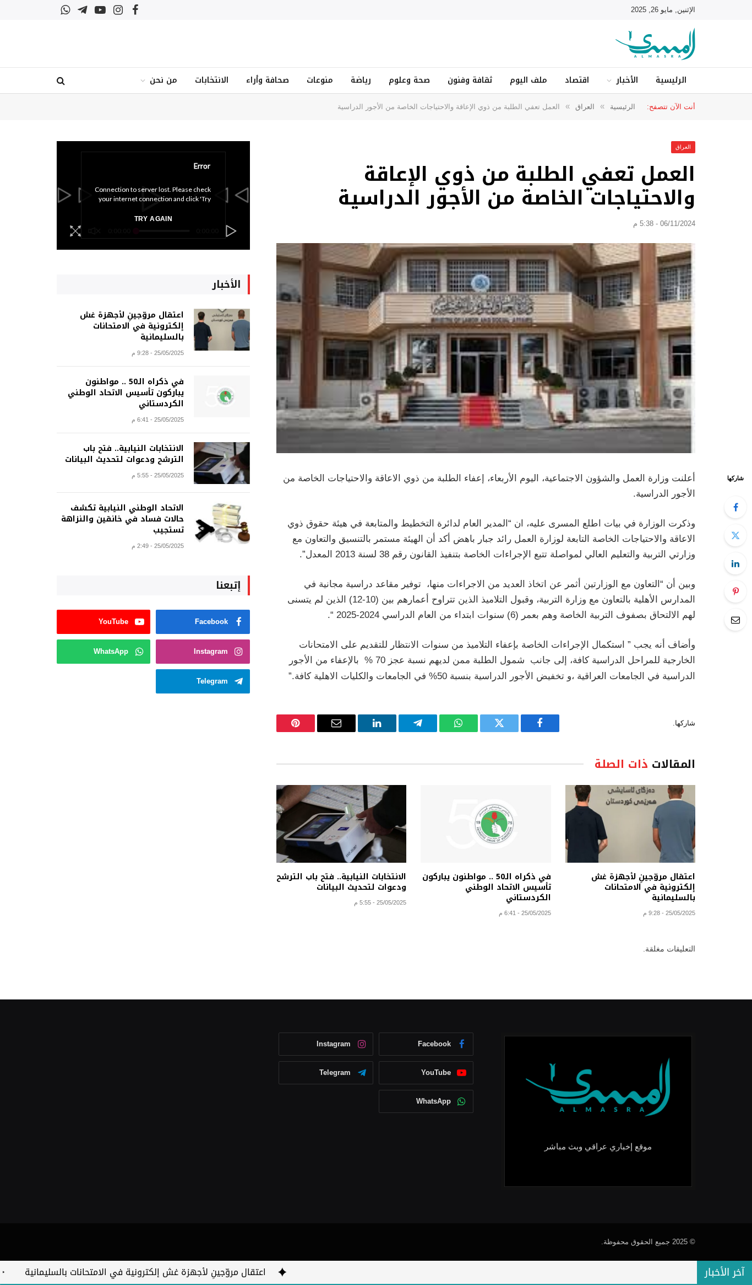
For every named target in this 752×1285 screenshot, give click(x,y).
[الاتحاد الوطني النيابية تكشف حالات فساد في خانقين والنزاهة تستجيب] (222, 523)
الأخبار (627, 80)
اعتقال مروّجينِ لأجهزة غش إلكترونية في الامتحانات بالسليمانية (643, 887)
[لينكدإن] (735, 563)
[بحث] (62, 80)
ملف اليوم (528, 80)
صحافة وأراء (267, 80)
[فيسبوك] (735, 507)
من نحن (163, 80)
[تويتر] (735, 535)
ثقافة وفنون (470, 80)
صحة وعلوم (409, 80)
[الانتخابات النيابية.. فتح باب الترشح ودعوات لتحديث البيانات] (341, 824)
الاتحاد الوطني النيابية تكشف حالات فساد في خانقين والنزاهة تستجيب (122, 519)
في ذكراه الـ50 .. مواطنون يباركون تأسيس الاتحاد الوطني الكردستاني (486, 887)
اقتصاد (577, 80)
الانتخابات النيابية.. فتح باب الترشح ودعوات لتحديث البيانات (341, 882)
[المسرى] (655, 44)
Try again (153, 219)
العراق (683, 147)
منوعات (320, 80)
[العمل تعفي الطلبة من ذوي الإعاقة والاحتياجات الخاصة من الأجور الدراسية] (485, 348)
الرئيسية (671, 80)
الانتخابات (211, 80)
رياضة (361, 80)
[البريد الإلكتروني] (735, 620)
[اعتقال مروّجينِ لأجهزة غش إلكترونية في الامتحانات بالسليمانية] (630, 824)
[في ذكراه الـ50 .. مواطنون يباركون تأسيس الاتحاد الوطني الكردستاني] (486, 824)
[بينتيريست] (735, 591)
